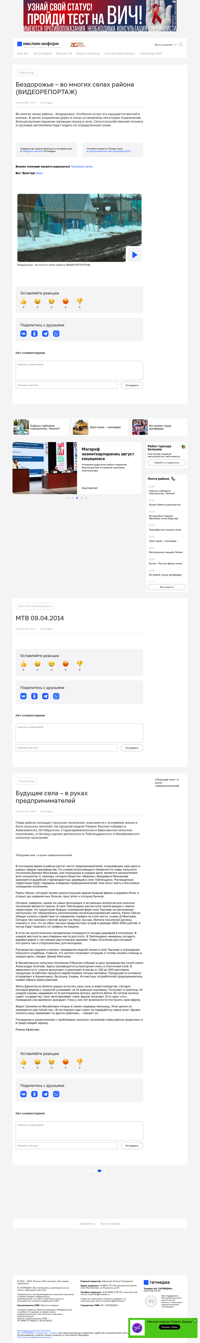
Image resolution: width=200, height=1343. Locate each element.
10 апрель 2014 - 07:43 (26, 103)
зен (40, 173)
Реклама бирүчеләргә (120, 53)
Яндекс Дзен (169, 1327)
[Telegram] (45, 333)
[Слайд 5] (86, 498)
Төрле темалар (110, 1223)
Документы (87, 1223)
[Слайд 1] (67, 498)
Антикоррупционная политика (33, 1330)
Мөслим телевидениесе (35, 606)
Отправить (132, 385)
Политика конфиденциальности (34, 1337)
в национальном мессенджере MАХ (109, 151)
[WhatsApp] (56, 333)
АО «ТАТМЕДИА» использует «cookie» (37, 1332)
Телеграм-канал (82, 166)
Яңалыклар (26, 72)
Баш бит (23, 53)
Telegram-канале (33, 151)
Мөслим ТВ (64, 53)
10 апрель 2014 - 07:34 (26, 629)
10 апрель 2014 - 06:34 (26, 811)
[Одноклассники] (34, 333)
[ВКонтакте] (23, 333)
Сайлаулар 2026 (151, 53)
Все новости (167, 587)
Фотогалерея (42, 53)
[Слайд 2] (72, 498)
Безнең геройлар (88, 53)
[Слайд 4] (81, 498)
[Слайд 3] (77, 498)
